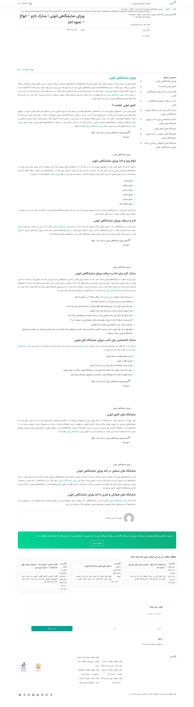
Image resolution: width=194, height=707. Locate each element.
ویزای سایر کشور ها (143, 16)
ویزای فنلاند (52, 11)
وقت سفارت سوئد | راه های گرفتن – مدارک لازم (112, 672)
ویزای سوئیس (101, 11)
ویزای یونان (127, 11)
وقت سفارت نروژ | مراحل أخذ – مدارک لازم (111, 680)
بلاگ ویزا (146, 30)
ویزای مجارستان (82, 11)
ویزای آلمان (145, 11)
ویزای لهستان (34, 11)
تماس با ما (146, 35)
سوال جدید (97, 543)
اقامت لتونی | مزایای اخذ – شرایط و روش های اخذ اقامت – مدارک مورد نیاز (39, 566)
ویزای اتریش (71, 11)
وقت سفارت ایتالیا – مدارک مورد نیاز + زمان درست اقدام (111, 663)
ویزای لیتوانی (55, 174)
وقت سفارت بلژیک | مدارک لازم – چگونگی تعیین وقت (89, 680)
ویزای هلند (92, 11)
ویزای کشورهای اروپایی (141, 3)
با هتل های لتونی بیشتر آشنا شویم (98, 566)
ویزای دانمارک (62, 11)
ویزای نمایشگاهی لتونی (122, 78)
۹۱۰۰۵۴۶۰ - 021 (23, 3)
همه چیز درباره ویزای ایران (140, 24)
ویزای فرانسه (136, 11)
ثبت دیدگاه (52, 628)
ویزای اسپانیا (110, 11)
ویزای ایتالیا (119, 11)
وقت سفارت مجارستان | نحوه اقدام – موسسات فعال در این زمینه (88, 661)
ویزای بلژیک (43, 11)
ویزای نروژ (25, 11)
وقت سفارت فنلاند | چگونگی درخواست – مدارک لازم (88, 672)
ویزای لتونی (53, 87)
